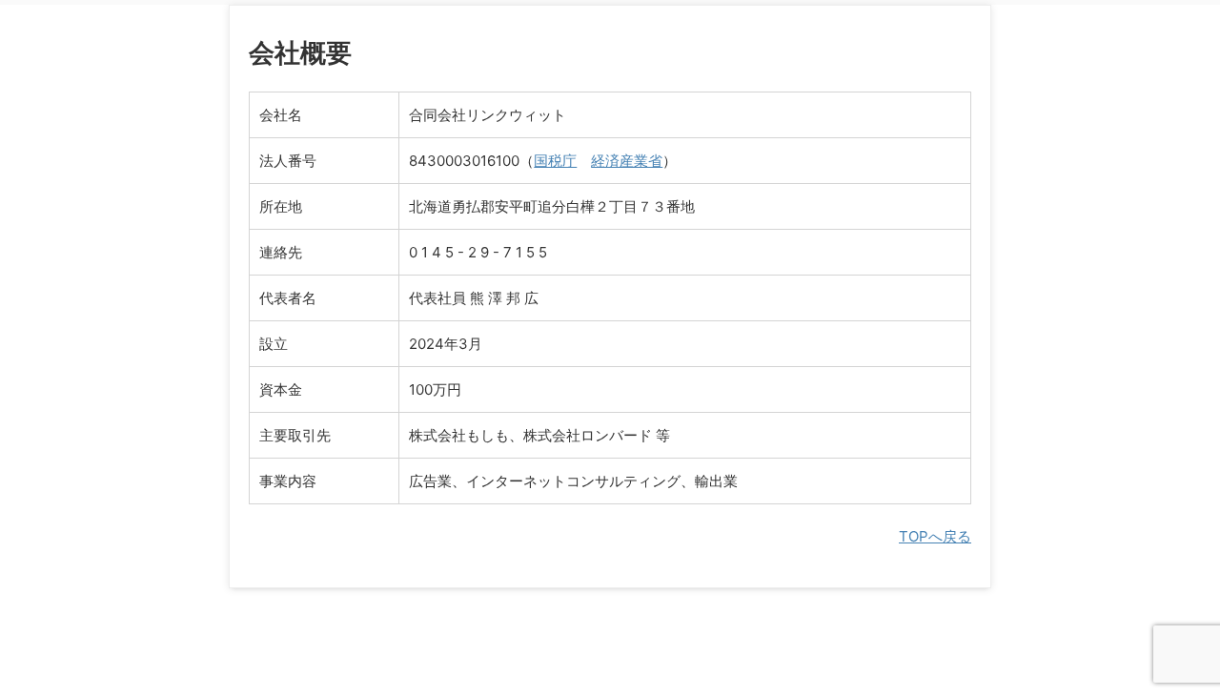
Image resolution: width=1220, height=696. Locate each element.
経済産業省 (626, 161)
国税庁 (555, 161)
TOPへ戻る (935, 536)
